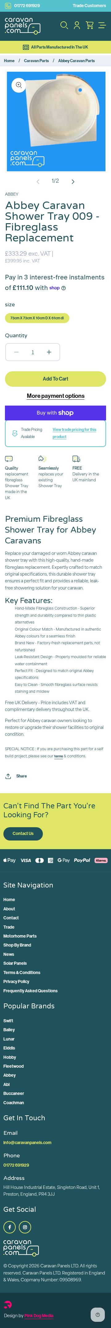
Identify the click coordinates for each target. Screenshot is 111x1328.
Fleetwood (13, 1066)
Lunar (8, 1039)
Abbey (9, 1075)
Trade (8, 927)
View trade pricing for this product (74, 433)
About (9, 909)
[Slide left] (38, 181)
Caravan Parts (36, 60)
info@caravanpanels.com (27, 1142)
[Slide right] (73, 181)
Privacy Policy (16, 981)
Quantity (16, 335)
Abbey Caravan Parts (76, 60)
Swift (8, 1021)
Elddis (9, 1048)
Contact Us (23, 833)
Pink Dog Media (38, 1315)
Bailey (9, 1029)
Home (9, 60)
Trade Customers (89, 5)
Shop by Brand (17, 945)
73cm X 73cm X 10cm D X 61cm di (37, 318)
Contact (11, 918)
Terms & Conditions (21, 972)
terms (58, 756)
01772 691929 (27, 5)
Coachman (13, 1102)
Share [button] (21, 776)
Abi (6, 1084)
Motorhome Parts (20, 936)
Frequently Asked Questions (30, 991)
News (8, 954)
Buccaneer (13, 1093)
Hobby (9, 1057)
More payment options (55, 395)
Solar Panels (15, 963)
